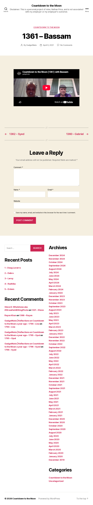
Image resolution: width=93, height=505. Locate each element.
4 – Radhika (10, 284)
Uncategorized (56, 481)
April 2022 (54, 364)
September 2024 (57, 265)
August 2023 (55, 310)
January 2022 (55, 374)
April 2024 (54, 282)
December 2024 (57, 255)
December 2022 (57, 337)
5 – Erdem (9, 289)
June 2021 (54, 398)
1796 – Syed (10, 350)
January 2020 (56, 456)
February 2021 (56, 412)
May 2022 (54, 361)
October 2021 (55, 385)
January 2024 (56, 293)
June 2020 (54, 439)
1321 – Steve (38, 310)
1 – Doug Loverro (13, 268)
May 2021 (53, 402)
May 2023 (54, 320)
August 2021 (55, 392)
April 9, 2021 (48, 45)
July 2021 (53, 395)
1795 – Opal (10, 338)
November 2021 (56, 381)
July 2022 (54, 354)
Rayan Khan (10, 315)
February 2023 (56, 330)
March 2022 (55, 368)
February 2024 (56, 289)
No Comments (66, 45)
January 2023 (56, 334)
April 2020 (54, 446)
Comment (18, 167)
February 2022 (56, 371)
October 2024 (55, 262)
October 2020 (56, 426)
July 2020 (54, 436)
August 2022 (55, 351)
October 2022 (55, 344)
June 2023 (54, 317)
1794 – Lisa (10, 327)
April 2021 (54, 405)
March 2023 (55, 327)
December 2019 (57, 460)
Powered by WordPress (49, 498)
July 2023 (54, 313)
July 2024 (54, 272)
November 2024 (57, 259)
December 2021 (56, 378)
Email (50, 190)
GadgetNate (31, 45)
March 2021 (54, 409)
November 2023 (57, 300)
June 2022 (54, 357)
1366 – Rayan (25, 315)
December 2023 (57, 296)
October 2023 (55, 303)
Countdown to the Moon (46, 5)
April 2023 (54, 323)
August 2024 (55, 269)
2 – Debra (9, 273)
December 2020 (57, 419)
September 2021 (57, 388)
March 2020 (55, 449)
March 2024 (55, 286)
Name (17, 190)
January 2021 (55, 415)
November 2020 (57, 422)
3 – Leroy (9, 278)
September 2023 (57, 306)
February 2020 (56, 453)
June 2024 (54, 276)
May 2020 (54, 443)
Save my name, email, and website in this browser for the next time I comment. (46, 213)
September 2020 (57, 429)
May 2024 (54, 279)
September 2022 (57, 347)
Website (17, 201)
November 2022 (57, 340)
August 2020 (55, 432)
